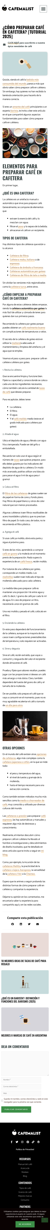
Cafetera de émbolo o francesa (26, 268)
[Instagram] (22, 1142)
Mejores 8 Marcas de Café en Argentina (24, 1035)
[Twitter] (17, 1142)
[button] (43, 8)
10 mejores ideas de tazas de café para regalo (23, 962)
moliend (16, 343)
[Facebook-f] (11, 1142)
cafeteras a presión (16, 816)
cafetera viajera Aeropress (17, 870)
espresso (14, 264)
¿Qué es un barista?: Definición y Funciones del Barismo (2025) (20, 999)
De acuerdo (25, 1224)
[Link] (33, 1142)
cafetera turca (18, 287)
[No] (44, 1220)
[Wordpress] (38, 1142)
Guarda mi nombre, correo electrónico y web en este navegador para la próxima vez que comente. (26, 1100)
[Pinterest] (27, 1142)
